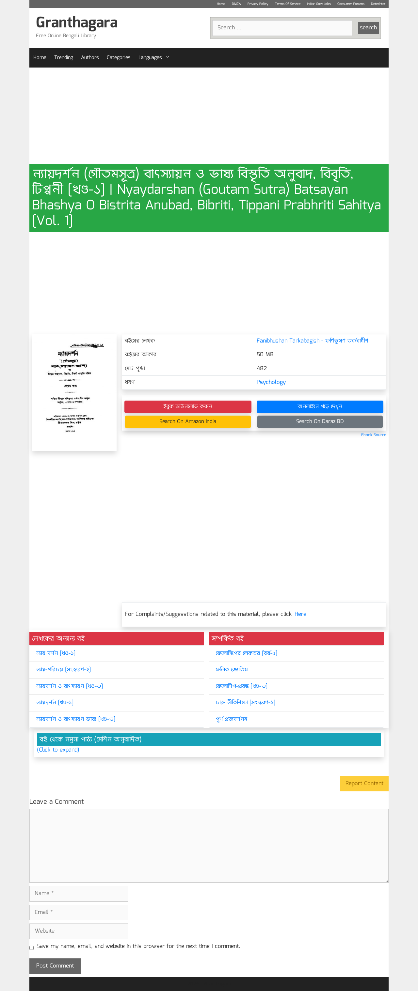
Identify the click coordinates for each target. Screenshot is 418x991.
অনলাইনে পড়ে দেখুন (319, 407)
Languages (150, 58)
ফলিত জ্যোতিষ (232, 669)
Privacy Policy (258, 4)
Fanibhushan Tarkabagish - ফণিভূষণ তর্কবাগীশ (312, 341)
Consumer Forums (350, 4)
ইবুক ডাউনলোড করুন (187, 407)
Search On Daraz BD (320, 422)
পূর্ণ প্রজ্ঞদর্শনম (231, 719)
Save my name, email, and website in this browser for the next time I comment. (138, 946)
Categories (119, 58)
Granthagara (77, 23)
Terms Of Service (287, 4)
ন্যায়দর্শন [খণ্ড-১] (54, 702)
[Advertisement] (209, 115)
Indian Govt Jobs (319, 4)
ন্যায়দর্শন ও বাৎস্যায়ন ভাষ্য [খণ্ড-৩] (75, 719)
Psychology (271, 382)
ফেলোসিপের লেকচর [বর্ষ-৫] (246, 653)
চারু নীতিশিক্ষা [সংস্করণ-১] (245, 702)
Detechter (378, 4)
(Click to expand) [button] (58, 750)
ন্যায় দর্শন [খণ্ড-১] (55, 653)
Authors (90, 58)
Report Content (364, 783)
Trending (63, 58)
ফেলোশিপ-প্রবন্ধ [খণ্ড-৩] (241, 686)
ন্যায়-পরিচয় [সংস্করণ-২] (63, 669)
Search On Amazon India (187, 422)
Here (300, 614)
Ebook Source (373, 435)
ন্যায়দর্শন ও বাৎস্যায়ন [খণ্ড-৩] (69, 686)
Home (221, 4)
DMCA (236, 4)
